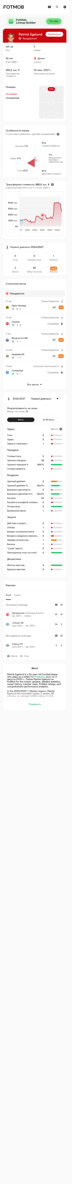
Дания (41, 58)
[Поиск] (57, 7)
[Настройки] (65, 7)
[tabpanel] (34, 626)
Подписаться (54, 34)
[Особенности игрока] (58, 134)
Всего (21, 420)
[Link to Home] (13, 7)
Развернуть (35, 704)
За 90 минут (49, 420)
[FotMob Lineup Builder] (35, 21)
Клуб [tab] (8, 595)
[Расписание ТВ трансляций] (49, 7)
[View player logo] (11, 38)
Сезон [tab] (17, 595)
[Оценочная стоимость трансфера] (52, 184)
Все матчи (33, 384)
